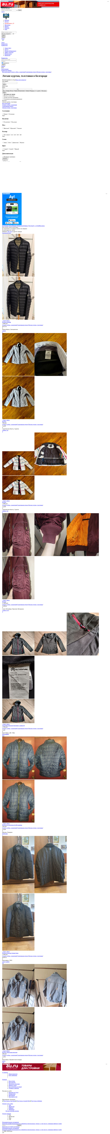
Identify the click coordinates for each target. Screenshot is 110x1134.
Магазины (44, 90)
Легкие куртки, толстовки (44, 72)
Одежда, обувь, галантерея (18, 72)
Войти (3, 66)
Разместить (4, 44)
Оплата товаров (6, 1113)
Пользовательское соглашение (10, 1122)
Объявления (12, 1094)
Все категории (6, 72)
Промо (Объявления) (19, 90)
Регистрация (4, 69)
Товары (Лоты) (9, 90)
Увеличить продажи (14, 1084)
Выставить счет (13, 1096)
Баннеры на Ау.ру (13, 1092)
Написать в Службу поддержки (10, 1126)
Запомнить (6, 63)
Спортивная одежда (30, 72)
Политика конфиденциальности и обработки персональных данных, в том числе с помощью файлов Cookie (32, 1123)
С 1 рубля (38, 90)
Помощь (4, 1079)
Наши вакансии (13, 1074)
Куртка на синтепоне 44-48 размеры (12, 825)
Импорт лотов (13, 1085)
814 (3, 735)
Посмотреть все (6, 233)
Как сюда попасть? (21, 80)
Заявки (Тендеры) (30, 90)
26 (3, 963)
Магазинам (12, 1095)
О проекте (5, 1072)
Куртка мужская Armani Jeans (10, 953)
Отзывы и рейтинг (14, 1088)
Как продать (12, 1082)
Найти (3, 35)
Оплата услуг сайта (7, 1103)
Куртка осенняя (6, 322)
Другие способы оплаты (12, 1111)
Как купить (12, 1081)
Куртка (4, 421)
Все (4, 90)
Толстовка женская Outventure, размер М (13, 725)
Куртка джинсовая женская (9, 1052)
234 (3, 1062)
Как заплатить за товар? (15, 1087)
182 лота (9, 231)
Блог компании (13, 1075)
